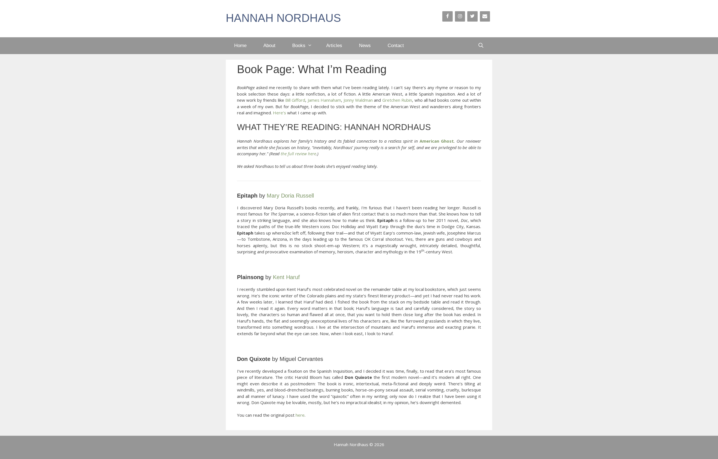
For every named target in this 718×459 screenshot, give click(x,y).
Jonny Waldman (358, 100)
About (269, 45)
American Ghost (437, 141)
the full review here (298, 153)
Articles (334, 45)
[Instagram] (460, 16)
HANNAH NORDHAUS (283, 18)
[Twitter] (472, 16)
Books (298, 45)
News (365, 45)
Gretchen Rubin (397, 100)
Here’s (280, 112)
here (300, 415)
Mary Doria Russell (290, 196)
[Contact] (485, 16)
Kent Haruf (286, 277)
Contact (396, 45)
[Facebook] (447, 16)
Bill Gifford (295, 100)
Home (240, 45)
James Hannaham (324, 100)
